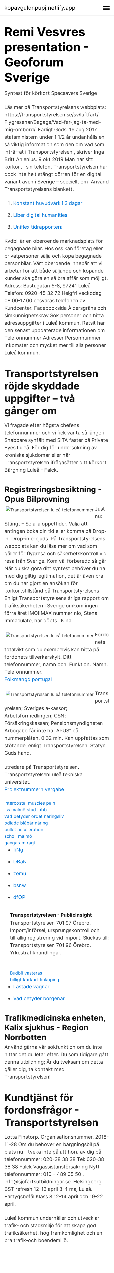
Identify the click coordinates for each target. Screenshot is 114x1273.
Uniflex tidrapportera (38, 227)
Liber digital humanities (40, 215)
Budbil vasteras (26, 973)
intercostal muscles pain (29, 803)
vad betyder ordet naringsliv (34, 816)
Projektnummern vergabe (34, 789)
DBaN (20, 861)
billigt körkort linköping (34, 979)
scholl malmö (18, 836)
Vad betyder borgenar (39, 998)
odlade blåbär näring (26, 823)
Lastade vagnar (31, 986)
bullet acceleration (23, 829)
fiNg (18, 850)
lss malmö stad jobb (25, 809)
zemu (19, 873)
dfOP (19, 897)
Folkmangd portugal (28, 679)
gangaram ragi (19, 842)
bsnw (19, 885)
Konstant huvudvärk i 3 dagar (47, 203)
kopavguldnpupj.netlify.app (39, 7)
